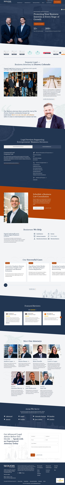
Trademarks (35, 179)
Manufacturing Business (41, 238)
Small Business (39, 233)
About (43, 2)
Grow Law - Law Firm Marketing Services (33, 483)
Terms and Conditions (33, 481)
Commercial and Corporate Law (18, 146)
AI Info (44, 481)
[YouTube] (20, 472)
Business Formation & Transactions (44, 152)
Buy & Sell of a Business (37, 158)
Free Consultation (57, 1)
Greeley (51, 419)
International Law (27, 2)
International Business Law (47, 146)
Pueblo (22, 419)
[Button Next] (61, 317)
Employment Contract (37, 166)
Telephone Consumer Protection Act (39, 174)
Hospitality (47, 471)
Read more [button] (8, 322)
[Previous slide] (5, 53)
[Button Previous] (4, 317)
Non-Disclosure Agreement (37, 169)
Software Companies (41, 236)
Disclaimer (40, 481)
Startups (52, 233)
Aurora (8, 419)
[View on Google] (7, 314)
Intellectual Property (40, 177)
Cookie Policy (26, 481)
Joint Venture (35, 159)
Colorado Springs (40, 416)
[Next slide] (60, 53)
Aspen (22, 416)
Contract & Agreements (41, 162)
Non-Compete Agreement (37, 168)
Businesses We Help (36, 2)
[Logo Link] (7, 2)
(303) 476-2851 (7, 474)
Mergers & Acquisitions (37, 154)
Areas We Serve (49, 2)
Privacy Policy (20, 481)
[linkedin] (14, 361)
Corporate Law (19, 2)
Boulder (51, 416)
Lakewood (9, 416)
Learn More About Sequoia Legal (48, 99)
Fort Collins (38, 419)
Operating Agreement (37, 171)
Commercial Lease (36, 164)
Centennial (39, 473)
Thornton (38, 475)
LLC (34, 156)
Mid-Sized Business (55, 238)
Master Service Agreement (37, 173)
